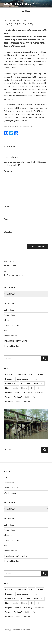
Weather (26, 402)
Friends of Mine (11, 383)
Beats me (22, 374)
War (18, 402)
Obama (24, 388)
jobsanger (8, 320)
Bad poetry (9, 374)
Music (15, 388)
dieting (40, 374)
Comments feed (11, 488)
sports (18, 392)
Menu (27, 11)
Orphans (12, 147)
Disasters (9, 379)
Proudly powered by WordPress (17, 630)
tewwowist (40, 392)
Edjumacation (22, 379)
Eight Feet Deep (19, 4)
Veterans (9, 402)
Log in (6, 477)
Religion (8, 392)
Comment (9, 171)
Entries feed (9, 483)
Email (7, 219)
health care (38, 383)
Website (8, 232)
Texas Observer (10, 336)
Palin (38, 388)
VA (34, 397)
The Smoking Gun (11, 346)
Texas (7, 397)
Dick (23, 20)
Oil (31, 388)
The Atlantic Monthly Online (15, 341)
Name (7, 206)
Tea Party (28, 392)
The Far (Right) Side (22, 397)
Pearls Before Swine (12, 325)
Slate (6, 330)
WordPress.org (10, 493)
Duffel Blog (9, 310)
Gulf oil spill (25, 383)
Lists (7, 388)
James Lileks (9, 315)
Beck (31, 374)
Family (34, 379)
